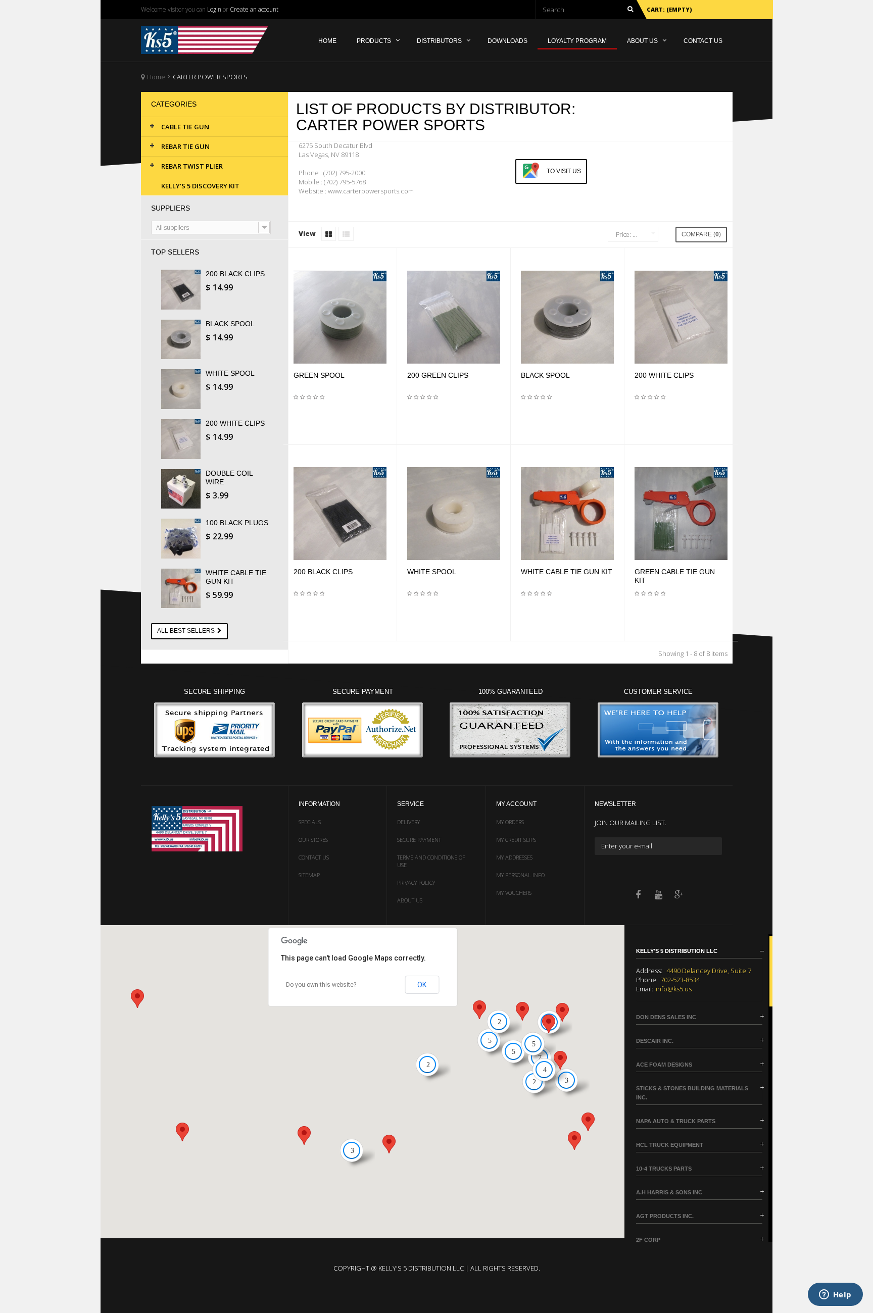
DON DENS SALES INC (666, 1017)
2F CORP (648, 1240)
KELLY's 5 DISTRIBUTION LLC (676, 951)
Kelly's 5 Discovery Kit (200, 185)
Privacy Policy (416, 882)
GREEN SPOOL (319, 375)
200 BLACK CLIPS (235, 274)
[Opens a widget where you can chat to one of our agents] (835, 1295)
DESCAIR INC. (654, 1041)
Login (214, 9)
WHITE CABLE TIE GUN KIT (566, 572)
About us (409, 900)
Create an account (254, 9)
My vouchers (513, 892)
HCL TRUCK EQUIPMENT (669, 1145)
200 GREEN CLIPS (437, 375)
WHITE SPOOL (230, 373)
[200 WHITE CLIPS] (183, 439)
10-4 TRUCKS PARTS (664, 1169)
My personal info (520, 875)
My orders (510, 822)
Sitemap (309, 875)
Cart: (669, 9)
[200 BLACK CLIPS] (183, 290)
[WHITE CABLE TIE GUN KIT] (183, 589)
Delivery (408, 822)
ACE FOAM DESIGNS (664, 1065)
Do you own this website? (321, 984)
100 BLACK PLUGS (237, 523)
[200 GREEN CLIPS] (453, 317)
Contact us (314, 857)
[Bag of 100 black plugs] (183, 539)
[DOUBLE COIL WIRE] (183, 489)
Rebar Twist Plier (192, 166)
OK (421, 985)
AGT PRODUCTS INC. (665, 1216)
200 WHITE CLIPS (235, 423)
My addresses (514, 857)
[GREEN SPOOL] (340, 317)
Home (156, 76)
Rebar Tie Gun (185, 146)
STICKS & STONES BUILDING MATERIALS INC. (692, 1092)
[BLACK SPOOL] (183, 340)
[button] (522, 1011)
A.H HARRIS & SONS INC (669, 1192)
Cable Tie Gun (185, 126)
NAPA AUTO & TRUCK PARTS (675, 1121)
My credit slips (516, 839)
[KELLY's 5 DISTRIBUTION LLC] (211, 40)
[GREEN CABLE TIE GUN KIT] (681, 513)
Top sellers (175, 252)
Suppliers (170, 208)
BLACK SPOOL (230, 324)
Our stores (313, 839)
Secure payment (419, 839)
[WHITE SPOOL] (183, 389)
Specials (310, 822)
